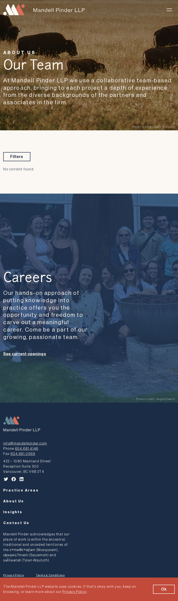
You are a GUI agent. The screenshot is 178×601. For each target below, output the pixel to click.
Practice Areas (21, 490)
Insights (13, 512)
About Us (19, 53)
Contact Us (16, 523)
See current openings (24, 354)
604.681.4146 (26, 448)
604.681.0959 (22, 454)
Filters (16, 157)
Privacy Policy (13, 575)
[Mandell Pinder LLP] (44, 9)
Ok (164, 589)
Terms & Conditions (50, 575)
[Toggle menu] (169, 9)
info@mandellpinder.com (25, 443)
